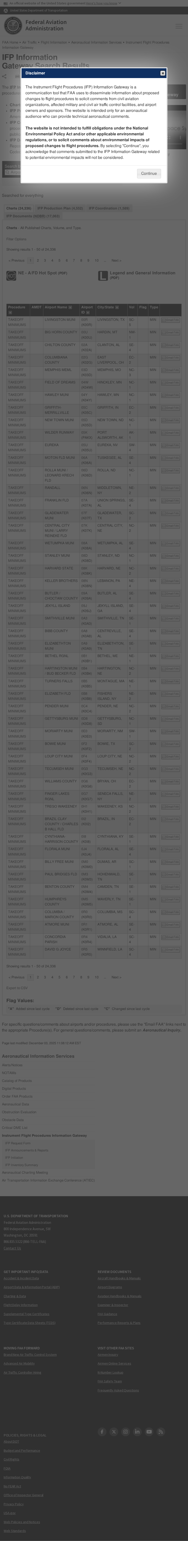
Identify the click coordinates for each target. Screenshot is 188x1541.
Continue (149, 173)
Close (162, 73)
